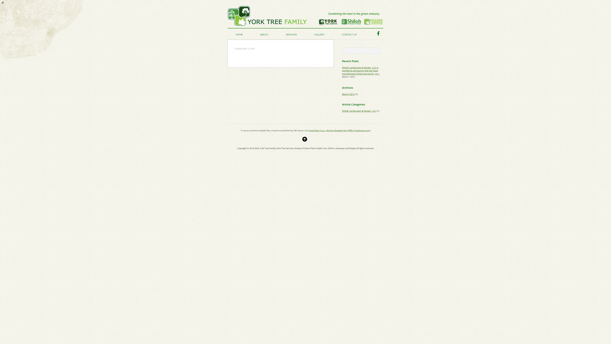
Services (291, 34)
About (264, 34)
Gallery (319, 34)
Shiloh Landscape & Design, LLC (359, 110)
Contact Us (349, 34)
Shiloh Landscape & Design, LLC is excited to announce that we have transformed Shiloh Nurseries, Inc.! (361, 70)
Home (239, 34)
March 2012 (348, 94)
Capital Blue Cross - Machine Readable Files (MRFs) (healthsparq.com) (339, 130)
